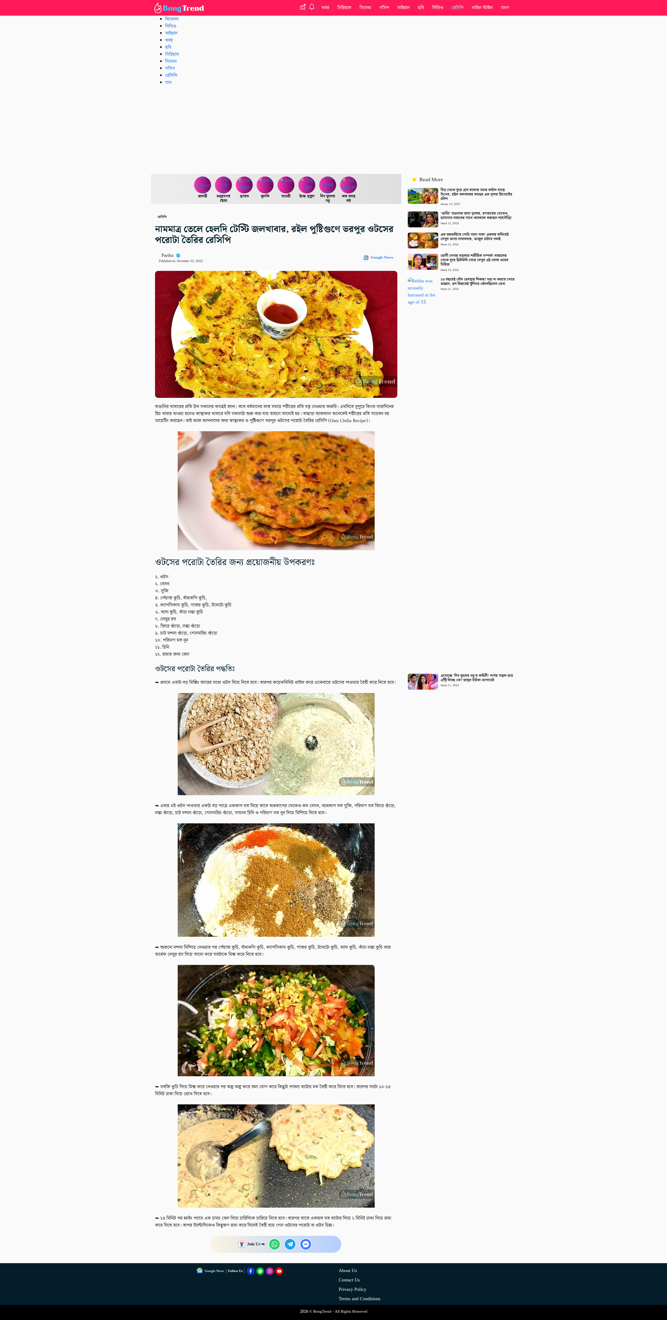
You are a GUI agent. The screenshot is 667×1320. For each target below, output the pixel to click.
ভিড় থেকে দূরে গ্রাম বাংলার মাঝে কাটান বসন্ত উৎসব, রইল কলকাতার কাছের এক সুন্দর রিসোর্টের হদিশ (476, 194)
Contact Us (349, 1280)
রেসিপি (458, 7)
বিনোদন (171, 19)
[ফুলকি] (265, 185)
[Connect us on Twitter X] (270, 1271)
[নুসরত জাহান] (244, 185)
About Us (348, 1270)
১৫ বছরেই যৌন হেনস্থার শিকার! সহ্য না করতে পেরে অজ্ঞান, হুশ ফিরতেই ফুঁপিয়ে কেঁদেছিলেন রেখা (478, 282)
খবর (325, 7)
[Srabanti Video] (203, 185)
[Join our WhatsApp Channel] (260, 1271)
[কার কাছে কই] (348, 185)
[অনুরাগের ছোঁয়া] (223, 185)
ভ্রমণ (505, 7)
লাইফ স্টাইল (482, 7)
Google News (382, 257)
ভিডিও (437, 7)
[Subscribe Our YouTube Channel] (279, 1271)
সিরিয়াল (344, 7)
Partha (168, 255)
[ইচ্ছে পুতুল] (307, 185)
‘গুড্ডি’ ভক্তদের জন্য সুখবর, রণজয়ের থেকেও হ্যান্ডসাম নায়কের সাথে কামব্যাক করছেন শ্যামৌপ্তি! (476, 216)
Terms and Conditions (359, 1299)
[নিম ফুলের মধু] (328, 185)
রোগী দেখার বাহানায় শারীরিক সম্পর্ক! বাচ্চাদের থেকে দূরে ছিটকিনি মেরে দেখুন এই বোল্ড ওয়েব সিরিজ (474, 260)
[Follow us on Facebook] (251, 1271)
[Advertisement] (333, 129)
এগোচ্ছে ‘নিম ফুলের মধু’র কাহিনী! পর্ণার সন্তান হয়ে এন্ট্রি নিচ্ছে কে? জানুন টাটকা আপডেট (477, 678)
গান (168, 82)
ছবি (421, 7)
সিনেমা (365, 7)
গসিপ (384, 7)
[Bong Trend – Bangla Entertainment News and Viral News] (180, 8)
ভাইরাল (403, 7)
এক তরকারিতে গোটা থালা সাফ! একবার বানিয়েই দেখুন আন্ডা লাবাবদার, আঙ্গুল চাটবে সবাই (475, 237)
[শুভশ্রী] (286, 185)
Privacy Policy (352, 1289)
